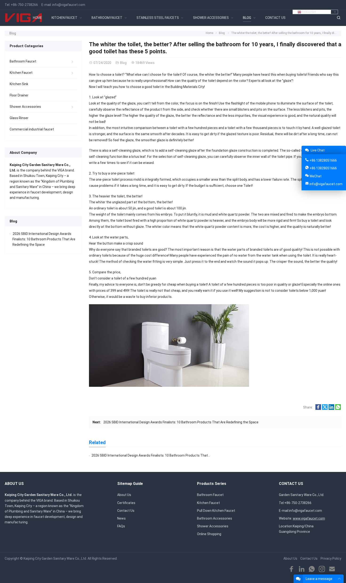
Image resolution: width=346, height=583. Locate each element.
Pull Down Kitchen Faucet (216, 510)
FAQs (121, 526)
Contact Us (125, 510)
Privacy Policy (331, 558)
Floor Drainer (19, 95)
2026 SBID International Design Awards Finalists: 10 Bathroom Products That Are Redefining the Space (180, 422)
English (308, 12)
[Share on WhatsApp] (338, 409)
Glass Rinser (19, 118)
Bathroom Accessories (214, 518)
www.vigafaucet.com (309, 518)
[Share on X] (325, 409)
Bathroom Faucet (23, 61)
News (121, 518)
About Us (124, 495)
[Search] (338, 18)
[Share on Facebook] (318, 409)
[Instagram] (321, 569)
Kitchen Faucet (21, 73)
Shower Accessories (25, 106)
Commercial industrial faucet (32, 129)
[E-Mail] (332, 569)
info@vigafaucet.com (68, 5)
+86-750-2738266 (24, 5)
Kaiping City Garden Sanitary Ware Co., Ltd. (55, 558)
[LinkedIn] (301, 569)
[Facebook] (291, 569)
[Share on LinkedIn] (331, 409)
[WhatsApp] (311, 569)
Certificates (126, 503)
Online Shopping (209, 534)
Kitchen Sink (19, 84)
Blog (12, 33)
